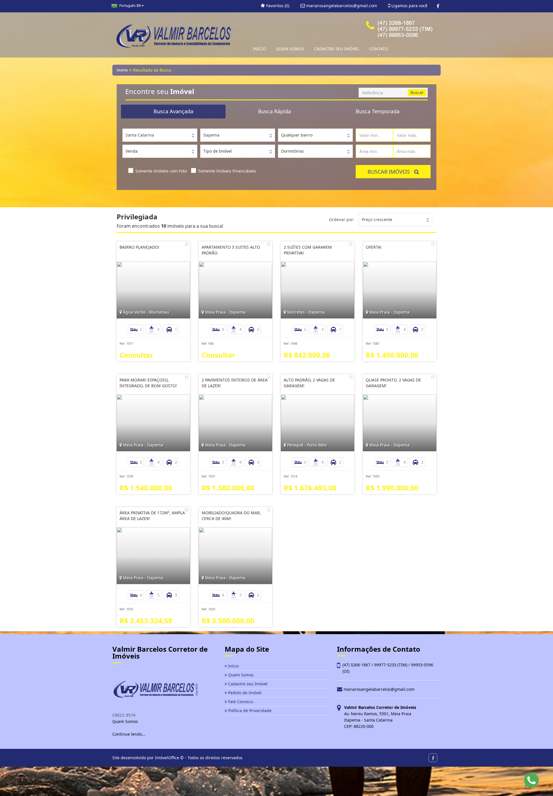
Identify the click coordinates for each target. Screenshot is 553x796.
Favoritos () (277, 5)
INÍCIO (259, 48)
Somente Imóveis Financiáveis (227, 171)
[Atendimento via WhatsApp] (531, 780)
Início (233, 666)
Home (122, 70)
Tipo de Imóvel (217, 151)
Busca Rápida (274, 111)
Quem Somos (240, 675)
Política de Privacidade (249, 710)
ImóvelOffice (167, 757)
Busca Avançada (173, 111)
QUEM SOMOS (290, 48)
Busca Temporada (377, 111)
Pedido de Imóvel (244, 692)
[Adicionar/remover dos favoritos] (187, 244)
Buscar (417, 92)
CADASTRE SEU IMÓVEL (336, 48)
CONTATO (378, 48)
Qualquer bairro (297, 135)
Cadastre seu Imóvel (247, 683)
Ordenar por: (341, 219)
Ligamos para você (408, 5)
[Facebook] (438, 6)
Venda (132, 151)
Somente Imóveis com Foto (161, 171)
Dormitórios (292, 151)
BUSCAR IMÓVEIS (391, 171)
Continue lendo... (128, 734)
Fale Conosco (240, 701)
